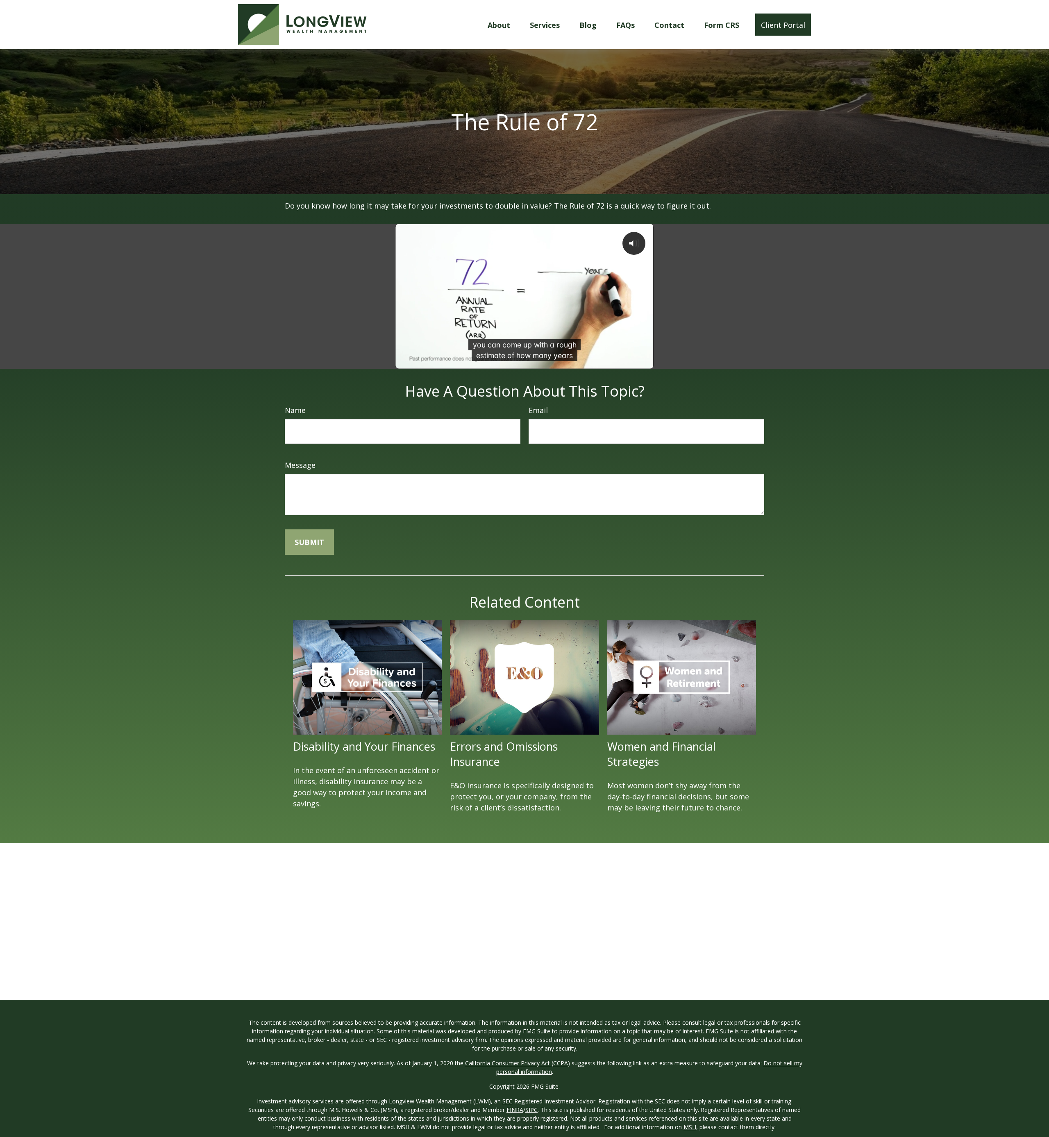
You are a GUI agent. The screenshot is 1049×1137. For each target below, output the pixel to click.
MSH (689, 1127)
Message (300, 465)
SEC (507, 1101)
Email (538, 410)
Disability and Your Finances (364, 746)
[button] (499, 25)
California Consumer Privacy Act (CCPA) (517, 1063)
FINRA (514, 1110)
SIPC (531, 1110)
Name (295, 410)
